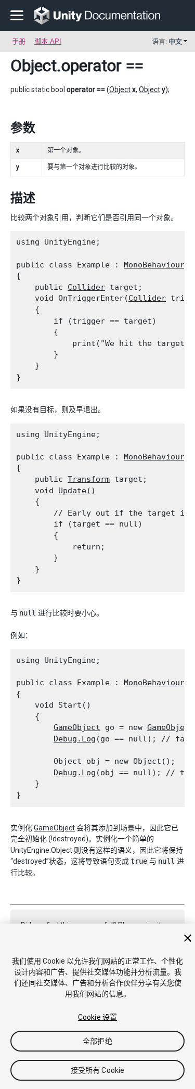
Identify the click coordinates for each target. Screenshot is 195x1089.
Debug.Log (75, 739)
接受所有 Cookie (98, 1070)
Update (72, 490)
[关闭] (187, 938)
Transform (89, 479)
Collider (86, 287)
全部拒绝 (97, 1041)
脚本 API (47, 41)
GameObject (77, 727)
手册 (18, 41)
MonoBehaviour (154, 265)
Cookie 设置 (97, 1017)
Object (33, 65)
